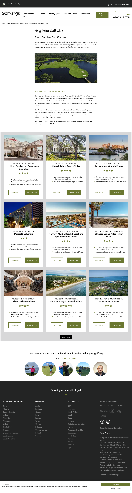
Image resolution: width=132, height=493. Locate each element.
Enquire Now (32, 192)
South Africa (8, 436)
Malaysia (71, 441)
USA (69, 406)
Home (3, 23)
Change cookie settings (109, 474)
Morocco (71, 439)
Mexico (70, 427)
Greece (38, 412)
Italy (37, 415)
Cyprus (6, 430)
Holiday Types (55, 13)
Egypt (70, 447)
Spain (37, 406)
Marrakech (7, 421)
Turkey (5, 406)
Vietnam (71, 444)
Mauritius (6, 418)
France (38, 418)
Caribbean (72, 433)
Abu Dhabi (72, 415)
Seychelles (72, 436)
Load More (66, 337)
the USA (19, 23)
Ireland (38, 433)
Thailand (71, 421)
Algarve (6, 409)
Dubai (5, 424)
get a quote (100, 15)
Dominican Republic (11, 433)
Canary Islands (9, 412)
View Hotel (15, 192)
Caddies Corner (70, 13)
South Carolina (9, 439)
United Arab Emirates (76, 424)
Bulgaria (38, 427)
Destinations (29, 13)
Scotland (38, 436)
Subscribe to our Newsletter (111, 428)
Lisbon (5, 415)
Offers (42, 13)
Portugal (38, 409)
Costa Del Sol (8, 427)
